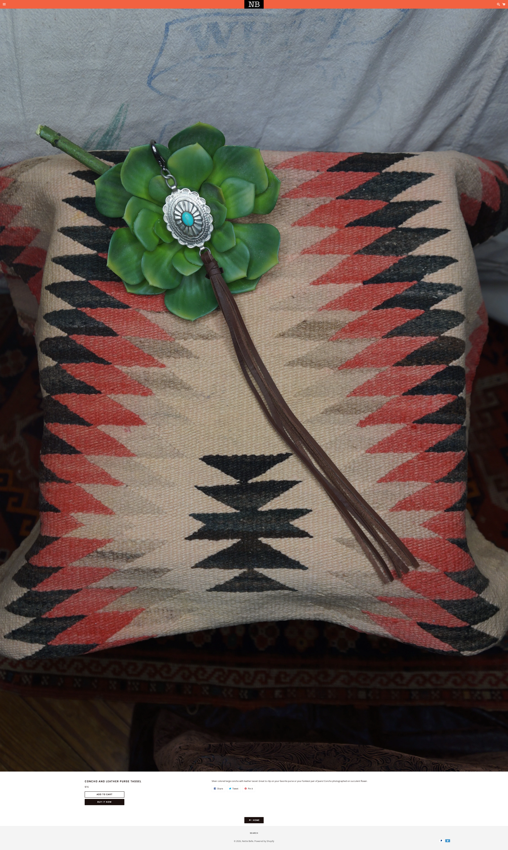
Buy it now (104, 801)
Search (254, 833)
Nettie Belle (247, 841)
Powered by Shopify (264, 841)
